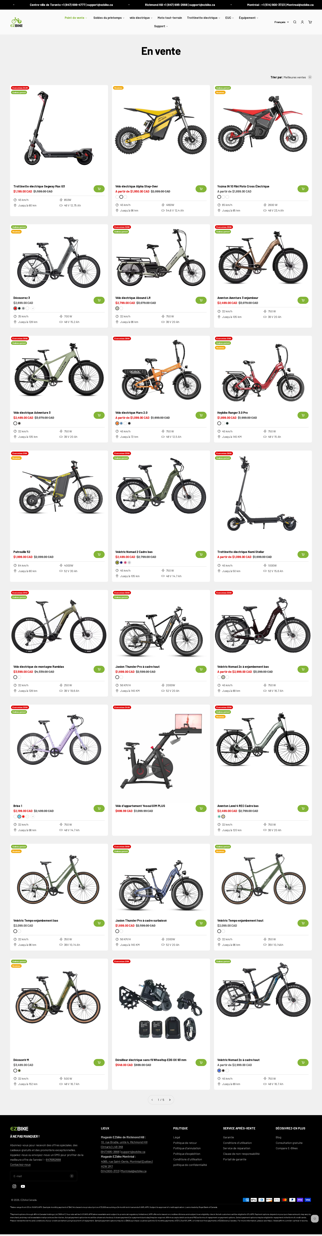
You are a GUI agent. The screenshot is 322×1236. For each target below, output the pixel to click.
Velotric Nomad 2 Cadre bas (133, 552)
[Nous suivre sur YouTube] (23, 1186)
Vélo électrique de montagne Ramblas (38, 666)
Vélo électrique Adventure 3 (31, 412)
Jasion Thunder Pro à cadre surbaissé (141, 920)
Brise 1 (17, 806)
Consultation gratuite (289, 1143)
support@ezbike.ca (133, 1151)
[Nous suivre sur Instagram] (14, 1186)
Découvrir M (21, 1060)
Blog (278, 1137)
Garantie (228, 1137)
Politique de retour (185, 1143)
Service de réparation (236, 1148)
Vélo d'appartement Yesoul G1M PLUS (140, 806)
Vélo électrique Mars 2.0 (131, 412)
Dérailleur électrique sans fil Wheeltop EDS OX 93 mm (150, 1060)
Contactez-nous (20, 1164)
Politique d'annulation (187, 1148)
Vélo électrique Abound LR (133, 298)
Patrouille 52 (21, 552)
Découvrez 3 (21, 298)
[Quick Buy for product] (99, 188)
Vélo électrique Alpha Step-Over (136, 186)
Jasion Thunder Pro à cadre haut (137, 666)
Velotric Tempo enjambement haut (240, 920)
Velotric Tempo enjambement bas (35, 920)
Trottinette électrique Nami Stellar (240, 552)
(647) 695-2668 (110, 1151)
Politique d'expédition (186, 1153)
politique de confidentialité (190, 1165)
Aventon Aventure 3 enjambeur (237, 298)
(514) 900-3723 (110, 1171)
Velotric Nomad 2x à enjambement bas (243, 666)
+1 (33, 308)
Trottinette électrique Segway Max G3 (39, 186)
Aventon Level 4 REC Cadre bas (238, 806)
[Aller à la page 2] (170, 1099)
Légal (176, 1137)
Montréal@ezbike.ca (133, 1171)
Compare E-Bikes (287, 1148)
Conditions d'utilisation (187, 1159)
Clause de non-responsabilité (241, 1153)
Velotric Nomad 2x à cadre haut (238, 1060)
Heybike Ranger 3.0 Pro (232, 412)
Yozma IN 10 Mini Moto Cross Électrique (243, 186)
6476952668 (53, 1159)
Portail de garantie (234, 1159)
